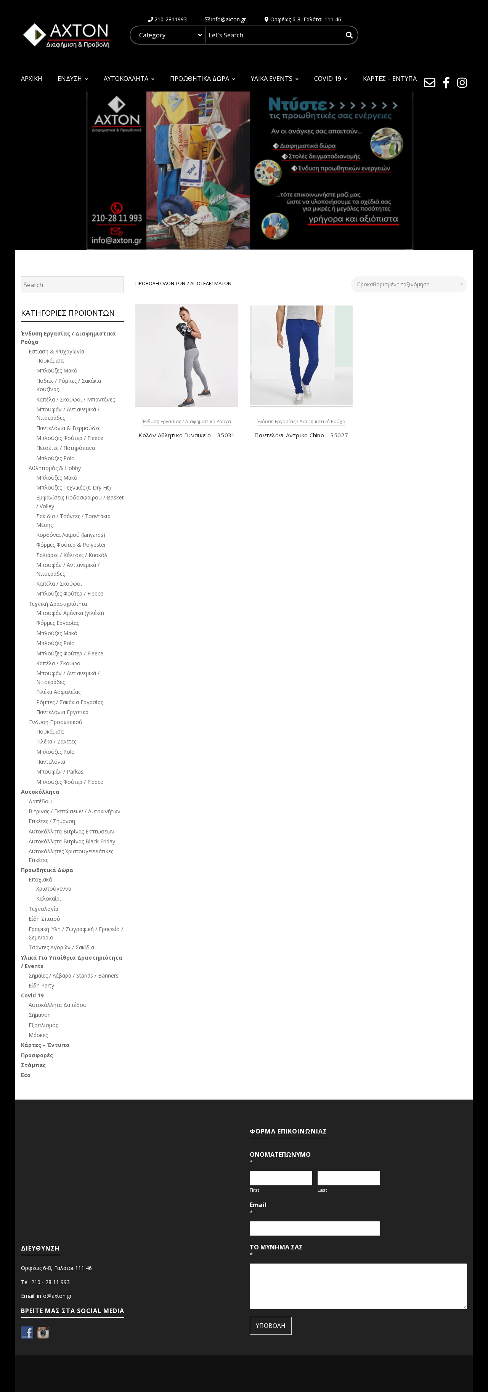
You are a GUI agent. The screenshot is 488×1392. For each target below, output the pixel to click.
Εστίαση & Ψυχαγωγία (56, 351)
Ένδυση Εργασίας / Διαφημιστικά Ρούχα (187, 421)
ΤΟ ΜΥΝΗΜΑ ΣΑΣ (276, 1250)
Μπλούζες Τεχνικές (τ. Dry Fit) (73, 487)
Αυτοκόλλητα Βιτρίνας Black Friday (72, 841)
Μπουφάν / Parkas (59, 771)
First (254, 1190)
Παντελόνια (50, 761)
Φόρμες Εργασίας (57, 622)
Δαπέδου (40, 801)
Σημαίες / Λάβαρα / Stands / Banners (74, 975)
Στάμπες (33, 1065)
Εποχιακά (40, 879)
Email (258, 1208)
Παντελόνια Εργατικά (62, 712)
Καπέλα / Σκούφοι (59, 583)
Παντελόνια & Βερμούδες (68, 428)
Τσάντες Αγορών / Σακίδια (61, 947)
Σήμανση (40, 1014)
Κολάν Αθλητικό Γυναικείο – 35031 (186, 435)
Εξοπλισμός (43, 1025)
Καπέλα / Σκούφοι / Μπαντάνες (75, 399)
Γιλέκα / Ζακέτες (56, 741)
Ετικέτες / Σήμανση (52, 821)
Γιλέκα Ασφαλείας (58, 691)
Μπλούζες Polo (55, 458)
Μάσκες (38, 1035)
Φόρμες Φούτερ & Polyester (71, 544)
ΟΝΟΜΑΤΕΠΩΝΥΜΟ (280, 1158)
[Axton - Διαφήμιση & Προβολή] (65, 34)
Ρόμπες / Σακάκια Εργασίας (69, 702)
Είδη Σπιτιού (44, 918)
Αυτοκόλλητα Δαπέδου (58, 1004)
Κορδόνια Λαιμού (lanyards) (70, 534)
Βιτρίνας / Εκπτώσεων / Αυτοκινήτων (74, 811)
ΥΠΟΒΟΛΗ (271, 1325)
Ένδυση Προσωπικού (55, 722)
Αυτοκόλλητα (40, 791)
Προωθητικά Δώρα (47, 869)
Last (322, 1190)
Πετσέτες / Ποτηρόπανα (65, 447)
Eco (25, 1075)
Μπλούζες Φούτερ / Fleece (69, 438)
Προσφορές (37, 1055)
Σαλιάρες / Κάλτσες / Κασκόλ (72, 555)
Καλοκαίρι (48, 898)
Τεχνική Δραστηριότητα (58, 603)
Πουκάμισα (50, 360)
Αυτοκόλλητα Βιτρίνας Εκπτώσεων (71, 831)
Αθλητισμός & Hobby (55, 468)
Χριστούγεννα (53, 888)
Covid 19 (32, 995)
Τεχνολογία (43, 908)
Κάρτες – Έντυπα (45, 1044)
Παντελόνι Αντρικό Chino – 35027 (301, 435)
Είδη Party (41, 985)
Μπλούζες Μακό (56, 370)
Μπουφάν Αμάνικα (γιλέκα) (70, 613)
